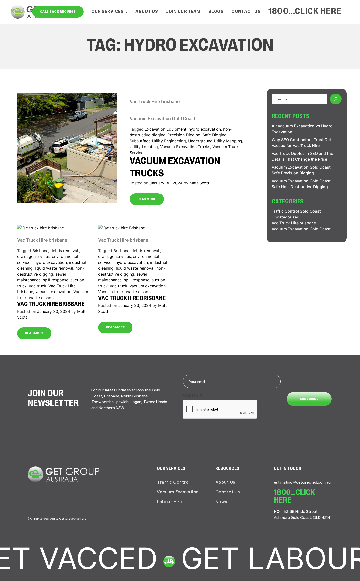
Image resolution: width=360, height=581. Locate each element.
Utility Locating (144, 146)
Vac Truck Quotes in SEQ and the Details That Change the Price (302, 156)
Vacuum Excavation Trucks (185, 146)
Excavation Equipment (165, 129)
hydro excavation (205, 129)
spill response (55, 280)
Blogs (216, 12)
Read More (146, 199)
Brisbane (40, 250)
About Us (146, 12)
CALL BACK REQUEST (58, 11)
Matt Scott (199, 183)
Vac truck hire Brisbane (132, 298)
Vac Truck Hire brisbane (155, 101)
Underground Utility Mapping (215, 140)
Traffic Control (173, 481)
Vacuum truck (111, 291)
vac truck (37, 285)
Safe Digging (215, 135)
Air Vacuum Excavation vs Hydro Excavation (302, 128)
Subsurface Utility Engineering (158, 140)
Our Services (107, 12)
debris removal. (64, 250)
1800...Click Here (304, 11)
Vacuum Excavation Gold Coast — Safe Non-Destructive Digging (304, 183)
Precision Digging (184, 135)
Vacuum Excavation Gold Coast (162, 118)
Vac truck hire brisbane (50, 304)
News (221, 501)
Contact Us (246, 12)
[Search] (336, 99)
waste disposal (43, 297)
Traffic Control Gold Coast (296, 211)
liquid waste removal (54, 268)
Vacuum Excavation (178, 491)
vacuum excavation (53, 291)
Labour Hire (169, 501)
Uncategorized (285, 217)
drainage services (33, 256)
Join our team (183, 12)
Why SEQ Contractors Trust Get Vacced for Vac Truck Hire (301, 142)
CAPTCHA (193, 395)
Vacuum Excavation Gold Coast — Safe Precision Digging (304, 170)
